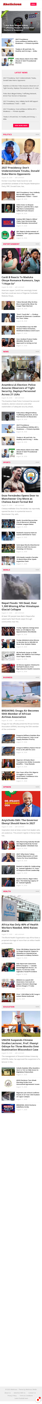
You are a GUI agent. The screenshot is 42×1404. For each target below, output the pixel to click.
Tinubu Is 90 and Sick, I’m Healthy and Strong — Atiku (26, 50)
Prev (4, 24)
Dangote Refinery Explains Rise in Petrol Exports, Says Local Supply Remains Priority (28, 737)
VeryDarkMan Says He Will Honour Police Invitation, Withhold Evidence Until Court (28, 329)
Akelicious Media (31, 1389)
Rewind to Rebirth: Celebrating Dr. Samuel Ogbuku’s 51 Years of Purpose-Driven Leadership (28, 868)
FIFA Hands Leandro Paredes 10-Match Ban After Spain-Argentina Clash (27, 559)
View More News (21, 125)
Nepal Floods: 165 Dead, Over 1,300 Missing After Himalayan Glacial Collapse (20, 606)
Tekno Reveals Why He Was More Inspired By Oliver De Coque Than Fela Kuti (26, 304)
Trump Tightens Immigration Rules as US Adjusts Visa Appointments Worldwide (27, 630)
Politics (7, 134)
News (6, 351)
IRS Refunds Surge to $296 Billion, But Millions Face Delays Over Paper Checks (28, 654)
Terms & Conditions (26, 1396)
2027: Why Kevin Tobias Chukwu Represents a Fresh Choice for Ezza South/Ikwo (27, 856)
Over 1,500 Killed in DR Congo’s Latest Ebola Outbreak (28, 995)
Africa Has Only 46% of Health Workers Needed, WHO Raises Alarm (20, 927)
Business (7, 677)
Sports (6, 462)
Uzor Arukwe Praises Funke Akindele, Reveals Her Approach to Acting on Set (26, 341)
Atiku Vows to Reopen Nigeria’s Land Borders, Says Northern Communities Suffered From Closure (27, 208)
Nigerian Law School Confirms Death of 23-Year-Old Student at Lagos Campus (28, 1095)
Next (38, 24)
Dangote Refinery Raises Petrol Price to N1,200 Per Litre (28, 749)
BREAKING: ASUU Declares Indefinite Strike (26, 1106)
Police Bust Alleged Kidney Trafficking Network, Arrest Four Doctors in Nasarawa (19, 27)
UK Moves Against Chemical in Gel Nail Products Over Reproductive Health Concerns (28, 667)
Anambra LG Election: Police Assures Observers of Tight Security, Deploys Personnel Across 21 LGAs (19, 389)
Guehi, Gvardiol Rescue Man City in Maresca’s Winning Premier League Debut (26, 522)
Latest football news (21, 1398)
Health (7, 891)
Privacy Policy (12, 1396)
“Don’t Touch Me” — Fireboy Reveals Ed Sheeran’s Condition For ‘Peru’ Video (28, 316)
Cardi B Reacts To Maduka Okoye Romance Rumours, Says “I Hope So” (21, 280)
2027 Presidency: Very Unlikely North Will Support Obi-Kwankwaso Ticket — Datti (28, 194)
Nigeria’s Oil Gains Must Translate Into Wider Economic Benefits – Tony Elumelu (28, 762)
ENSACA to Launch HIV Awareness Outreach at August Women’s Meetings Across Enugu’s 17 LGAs (26, 983)
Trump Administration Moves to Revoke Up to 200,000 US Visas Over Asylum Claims (27, 642)
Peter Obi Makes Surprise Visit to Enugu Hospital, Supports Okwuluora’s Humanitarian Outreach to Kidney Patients (28, 952)
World (6, 570)
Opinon (7, 787)
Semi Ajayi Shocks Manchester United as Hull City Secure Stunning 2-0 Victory (28, 547)
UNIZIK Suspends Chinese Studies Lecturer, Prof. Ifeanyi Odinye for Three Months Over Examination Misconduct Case (20, 1044)
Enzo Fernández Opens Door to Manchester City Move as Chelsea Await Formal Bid (20, 498)
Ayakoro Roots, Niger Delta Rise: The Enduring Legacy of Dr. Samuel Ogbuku (27, 881)
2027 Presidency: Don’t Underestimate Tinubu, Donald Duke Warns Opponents (20, 171)
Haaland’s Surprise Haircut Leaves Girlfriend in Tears (26, 534)
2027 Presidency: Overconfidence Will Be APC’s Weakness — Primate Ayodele (26, 41)
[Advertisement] (21, 1139)
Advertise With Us (19, 1393)
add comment (19, 177)
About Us (8, 1393)
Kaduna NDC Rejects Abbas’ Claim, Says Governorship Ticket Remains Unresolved (26, 221)
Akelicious (14, 1389)
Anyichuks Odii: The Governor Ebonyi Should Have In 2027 (20, 821)
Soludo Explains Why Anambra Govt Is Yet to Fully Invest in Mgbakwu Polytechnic (27, 1070)
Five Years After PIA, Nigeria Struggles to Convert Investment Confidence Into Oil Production (27, 775)
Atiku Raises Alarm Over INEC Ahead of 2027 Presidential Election (26, 61)
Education (8, 1007)
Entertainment (11, 244)
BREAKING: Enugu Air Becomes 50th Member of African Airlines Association (20, 714)
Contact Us (32, 1393)
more (37, 134)
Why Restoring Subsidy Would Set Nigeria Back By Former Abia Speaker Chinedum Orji (27, 844)
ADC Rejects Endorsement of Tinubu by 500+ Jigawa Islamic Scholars (27, 233)
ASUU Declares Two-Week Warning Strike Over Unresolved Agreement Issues (27, 1082)
